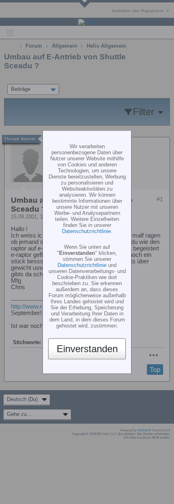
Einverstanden (87, 348)
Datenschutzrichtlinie (86, 231)
